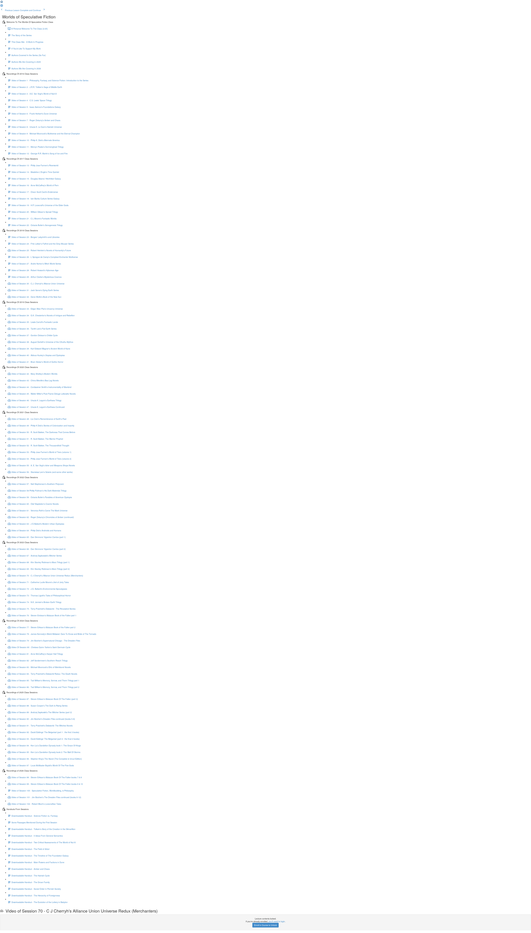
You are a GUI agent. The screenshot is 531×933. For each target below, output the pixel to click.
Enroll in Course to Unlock (265, 925)
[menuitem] (1, 6)
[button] (1, 2)
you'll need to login (277, 921)
